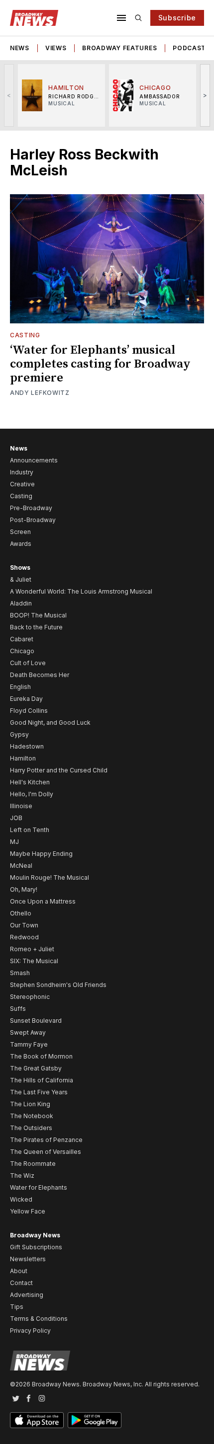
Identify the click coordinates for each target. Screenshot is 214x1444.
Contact (21, 1283)
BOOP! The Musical (38, 615)
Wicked (21, 1199)
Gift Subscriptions (36, 1247)
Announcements (34, 460)
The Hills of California (41, 1080)
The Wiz (22, 1175)
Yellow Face (27, 1211)
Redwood (24, 937)
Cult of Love (28, 663)
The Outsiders (31, 1128)
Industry (21, 472)
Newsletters (28, 1259)
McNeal (21, 865)
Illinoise (21, 806)
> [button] (205, 95)
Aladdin (21, 603)
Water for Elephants (38, 1187)
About (18, 1271)
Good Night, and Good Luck (50, 722)
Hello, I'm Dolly (31, 794)
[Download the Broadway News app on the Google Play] (94, 1420)
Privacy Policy (30, 1330)
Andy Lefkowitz (40, 392)
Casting (25, 335)
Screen (20, 531)
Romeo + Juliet (32, 949)
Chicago (22, 651)
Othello (20, 913)
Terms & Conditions (39, 1318)
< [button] (9, 95)
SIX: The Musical (34, 961)
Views (56, 48)
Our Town (24, 925)
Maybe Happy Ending (41, 853)
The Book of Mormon (41, 1056)
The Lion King (30, 1104)
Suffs (18, 1008)
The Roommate (33, 1163)
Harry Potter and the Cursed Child (58, 770)
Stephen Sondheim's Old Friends (58, 984)
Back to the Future (36, 627)
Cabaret (21, 639)
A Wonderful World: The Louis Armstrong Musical (81, 591)
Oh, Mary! (23, 889)
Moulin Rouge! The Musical (49, 877)
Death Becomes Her (39, 675)
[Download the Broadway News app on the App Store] (37, 1420)
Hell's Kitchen (30, 782)
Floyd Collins (29, 710)
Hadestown (27, 746)
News (19, 48)
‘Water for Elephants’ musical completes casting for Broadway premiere (100, 364)
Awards (20, 543)
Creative (22, 484)
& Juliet (20, 579)
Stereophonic (30, 996)
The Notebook (31, 1116)
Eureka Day (26, 698)
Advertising (26, 1294)
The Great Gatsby (36, 1068)
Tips (16, 1306)
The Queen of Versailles (45, 1151)
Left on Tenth (29, 830)
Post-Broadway (33, 520)
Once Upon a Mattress (43, 901)
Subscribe (177, 17)
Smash (20, 973)
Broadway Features (119, 48)
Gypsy (19, 734)
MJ (14, 841)
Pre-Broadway (31, 508)
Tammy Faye (29, 1044)
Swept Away (28, 1032)
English (20, 686)
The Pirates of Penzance (46, 1139)
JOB (16, 818)
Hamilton (23, 758)
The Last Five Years (39, 1092)
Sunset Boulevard (36, 1020)
